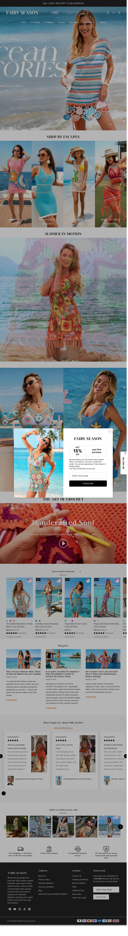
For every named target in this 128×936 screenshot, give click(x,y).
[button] (123, 463)
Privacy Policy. (74, 466)
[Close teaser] (125, 453)
